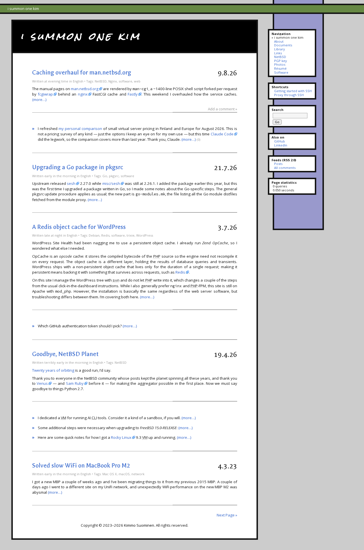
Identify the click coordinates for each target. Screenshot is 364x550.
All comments (284, 168)
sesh (71, 183)
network (137, 474)
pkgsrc (114, 176)
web (137, 81)
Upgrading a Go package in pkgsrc (77, 167)
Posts (278, 164)
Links (278, 53)
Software (281, 72)
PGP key (280, 61)
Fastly (133, 94)
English (78, 81)
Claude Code (222, 134)
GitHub (279, 141)
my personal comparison (80, 128)
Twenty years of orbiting (53, 370)
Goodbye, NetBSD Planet (65, 354)
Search (278, 109)
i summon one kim (80, 36)
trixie (131, 235)
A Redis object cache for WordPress (79, 227)
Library (279, 49)
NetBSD (101, 81)
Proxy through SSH (288, 95)
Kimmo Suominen (139, 525)
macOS (124, 474)
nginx (83, 94)
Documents (283, 45)
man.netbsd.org (84, 88)
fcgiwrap (45, 94)
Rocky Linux (121, 437)
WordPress (144, 235)
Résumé (280, 68)
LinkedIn (280, 145)
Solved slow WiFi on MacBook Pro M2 (81, 465)
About (278, 41)
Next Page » (227, 515)
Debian (94, 235)
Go (104, 176)
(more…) (39, 99)
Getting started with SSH (292, 91)
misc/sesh (111, 183)
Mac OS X (109, 474)
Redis (105, 235)
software (125, 81)
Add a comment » (222, 108)
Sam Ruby (75, 383)
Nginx (112, 81)
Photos (279, 64)
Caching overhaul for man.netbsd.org (81, 72)
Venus (42, 383)
